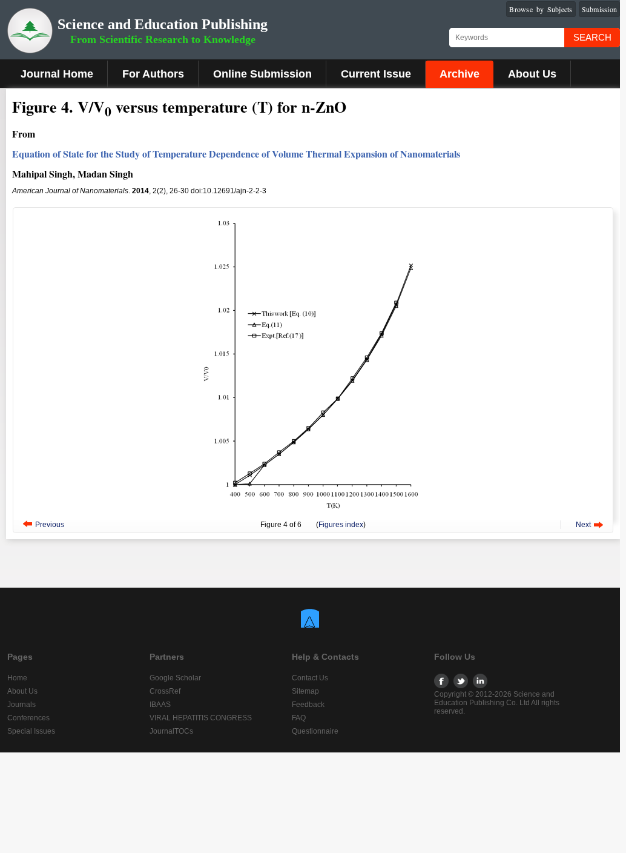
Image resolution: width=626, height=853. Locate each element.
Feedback (308, 704)
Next (583, 524)
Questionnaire (315, 731)
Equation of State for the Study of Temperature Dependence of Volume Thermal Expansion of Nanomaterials (236, 154)
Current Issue (376, 74)
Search (592, 37)
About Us (532, 74)
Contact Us (310, 678)
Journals (21, 704)
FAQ (299, 718)
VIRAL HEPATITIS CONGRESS (201, 718)
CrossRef (165, 691)
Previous (49, 524)
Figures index (340, 524)
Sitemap (305, 691)
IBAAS (160, 704)
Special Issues (31, 731)
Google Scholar (175, 678)
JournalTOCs (171, 731)
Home (17, 678)
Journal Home (57, 74)
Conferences (28, 718)
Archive (459, 74)
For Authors (153, 74)
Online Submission (262, 74)
